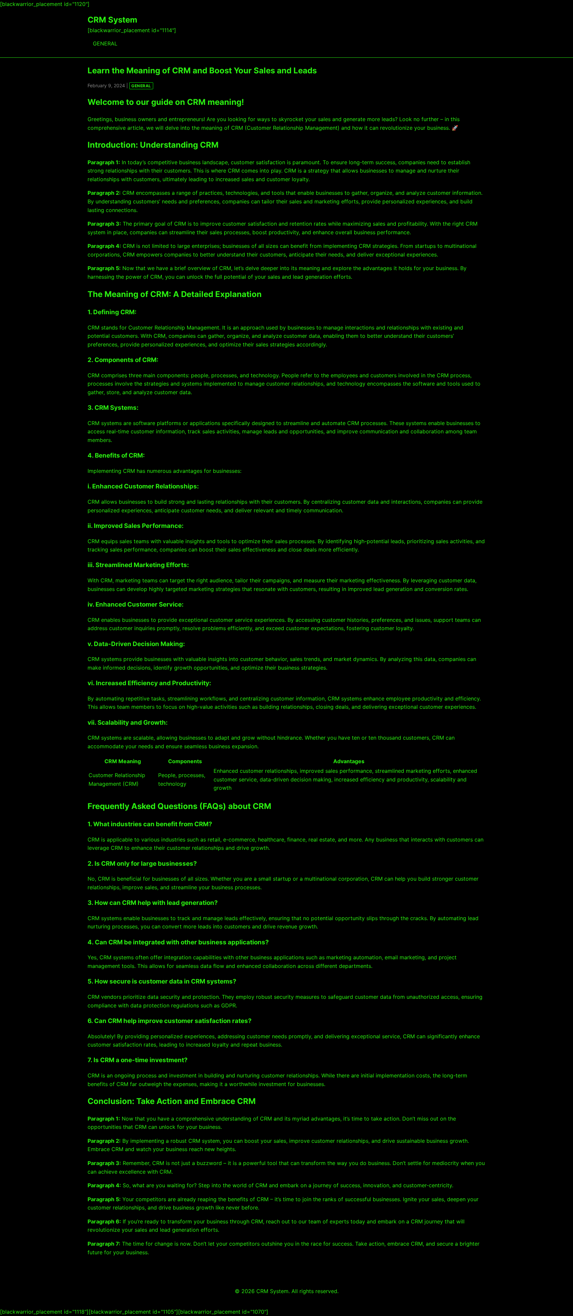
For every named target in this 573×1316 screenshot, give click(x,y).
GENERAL (105, 43)
